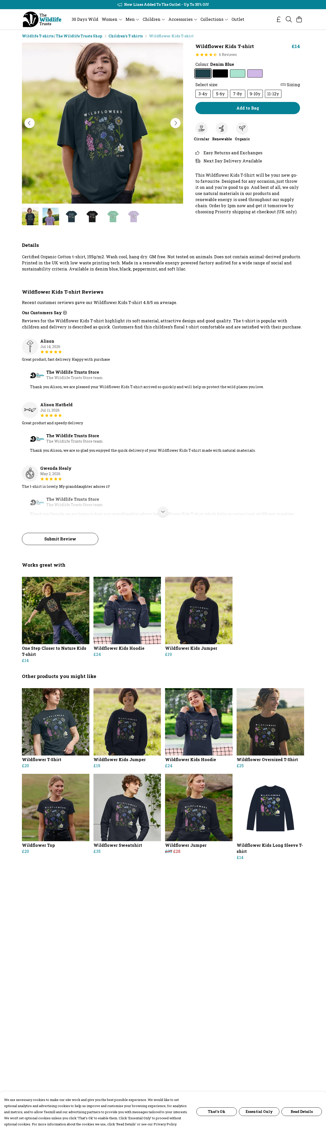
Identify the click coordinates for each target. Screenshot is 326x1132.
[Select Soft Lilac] (255, 73)
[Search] (289, 19)
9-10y (255, 93)
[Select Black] (220, 73)
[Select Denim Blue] (203, 73)
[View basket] (299, 19)
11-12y (273, 93)
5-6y (220, 93)
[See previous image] (29, 123)
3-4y (203, 93)
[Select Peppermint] (237, 73)
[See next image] (175, 123)
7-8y (237, 93)
